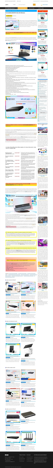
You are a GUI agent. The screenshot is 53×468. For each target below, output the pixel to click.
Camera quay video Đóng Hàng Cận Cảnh (42, 88)
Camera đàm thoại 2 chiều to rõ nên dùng (42, 83)
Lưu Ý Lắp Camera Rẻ (30, 461)
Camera (14, 4)
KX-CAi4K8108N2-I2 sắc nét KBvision (11, 399)
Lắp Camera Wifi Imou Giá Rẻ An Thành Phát (42, 199)
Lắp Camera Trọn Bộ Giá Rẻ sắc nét (42, 114)
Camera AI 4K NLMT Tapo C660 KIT (10, 335)
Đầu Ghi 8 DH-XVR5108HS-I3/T (10, 423)
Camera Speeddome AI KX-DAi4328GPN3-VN (42, 70)
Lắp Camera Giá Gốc (22, 458)
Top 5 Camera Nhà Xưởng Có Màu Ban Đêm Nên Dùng (42, 93)
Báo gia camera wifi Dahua (41, 107)
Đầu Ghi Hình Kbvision (14, 10)
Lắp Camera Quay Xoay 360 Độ (22, 273)
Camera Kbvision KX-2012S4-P (42, 21)
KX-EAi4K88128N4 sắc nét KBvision (26, 380)
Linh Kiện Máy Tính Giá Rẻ (41, 117)
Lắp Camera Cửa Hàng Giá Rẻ (25, 274)
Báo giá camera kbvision (41, 84)
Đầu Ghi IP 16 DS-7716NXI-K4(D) (10, 443)
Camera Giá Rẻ (45, 4)
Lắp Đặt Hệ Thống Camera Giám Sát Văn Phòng (42, 225)
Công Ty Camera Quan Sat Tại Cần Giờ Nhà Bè (42, 268)
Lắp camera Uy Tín (22, 459)
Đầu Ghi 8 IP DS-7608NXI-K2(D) (25, 419)
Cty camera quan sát (29, 458)
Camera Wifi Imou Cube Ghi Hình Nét (42, 98)
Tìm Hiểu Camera (21, 461)
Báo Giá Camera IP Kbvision (42, 91)
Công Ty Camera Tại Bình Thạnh (42, 290)
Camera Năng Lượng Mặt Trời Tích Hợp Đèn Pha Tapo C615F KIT (28, 359)
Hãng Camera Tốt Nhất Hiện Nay (43, 154)
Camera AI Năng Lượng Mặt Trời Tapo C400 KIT (28, 335)
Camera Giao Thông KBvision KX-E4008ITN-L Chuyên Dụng (42, 38)
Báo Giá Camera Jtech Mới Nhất (13, 273)
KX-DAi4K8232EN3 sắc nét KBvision (26, 400)
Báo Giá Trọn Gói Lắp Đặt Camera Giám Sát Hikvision (42, 134)
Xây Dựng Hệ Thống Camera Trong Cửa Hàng (14, 274)
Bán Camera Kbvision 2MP (21, 10)
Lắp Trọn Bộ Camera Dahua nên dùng (42, 120)
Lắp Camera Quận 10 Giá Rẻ (42, 247)
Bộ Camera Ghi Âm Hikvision (42, 118)
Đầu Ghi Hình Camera (8, 10)
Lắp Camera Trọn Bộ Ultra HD (42, 116)
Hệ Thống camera (29, 459)
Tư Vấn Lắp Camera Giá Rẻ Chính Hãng (42, 176)
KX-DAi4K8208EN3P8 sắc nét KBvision (11, 311)
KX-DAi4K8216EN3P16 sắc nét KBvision (15, 12)
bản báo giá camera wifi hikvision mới (42, 105)
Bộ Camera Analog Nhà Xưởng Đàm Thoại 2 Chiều (42, 54)
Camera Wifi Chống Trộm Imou (42, 110)
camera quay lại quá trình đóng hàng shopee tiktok (42, 86)
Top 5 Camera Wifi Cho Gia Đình (42, 100)
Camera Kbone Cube (41, 103)
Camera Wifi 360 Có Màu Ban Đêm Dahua (42, 109)
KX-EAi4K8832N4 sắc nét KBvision (10, 380)
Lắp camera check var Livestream (42, 90)
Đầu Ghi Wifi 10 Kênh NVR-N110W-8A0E (26, 443)
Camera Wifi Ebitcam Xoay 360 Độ (42, 102)
